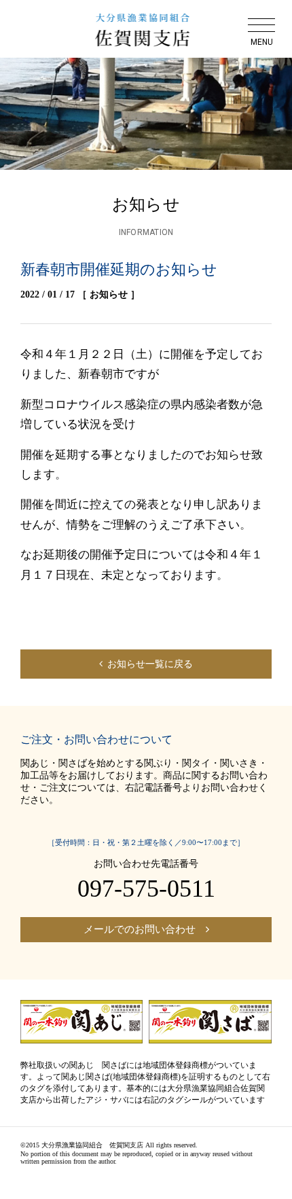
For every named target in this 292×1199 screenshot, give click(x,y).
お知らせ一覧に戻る (150, 664)
